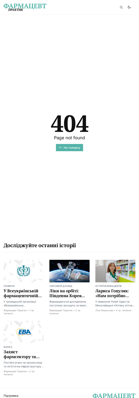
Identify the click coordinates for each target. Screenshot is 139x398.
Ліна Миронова (104, 310)
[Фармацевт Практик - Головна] (41, 7)
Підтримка (11, 395)
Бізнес (8, 347)
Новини (9, 286)
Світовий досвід (60, 286)
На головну (72, 147)
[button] (121, 7)
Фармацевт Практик (15, 310)
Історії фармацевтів (108, 286)
